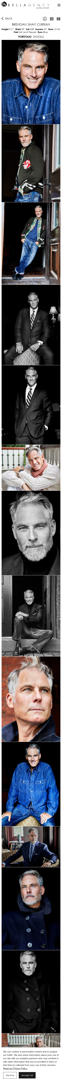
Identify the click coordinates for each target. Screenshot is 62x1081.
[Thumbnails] (52, 19)
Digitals (38, 36)
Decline (10, 1075)
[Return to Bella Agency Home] (25, 5)
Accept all (27, 1075)
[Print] (45, 19)
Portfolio (24, 36)
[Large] (58, 19)
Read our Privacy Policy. (15, 1068)
